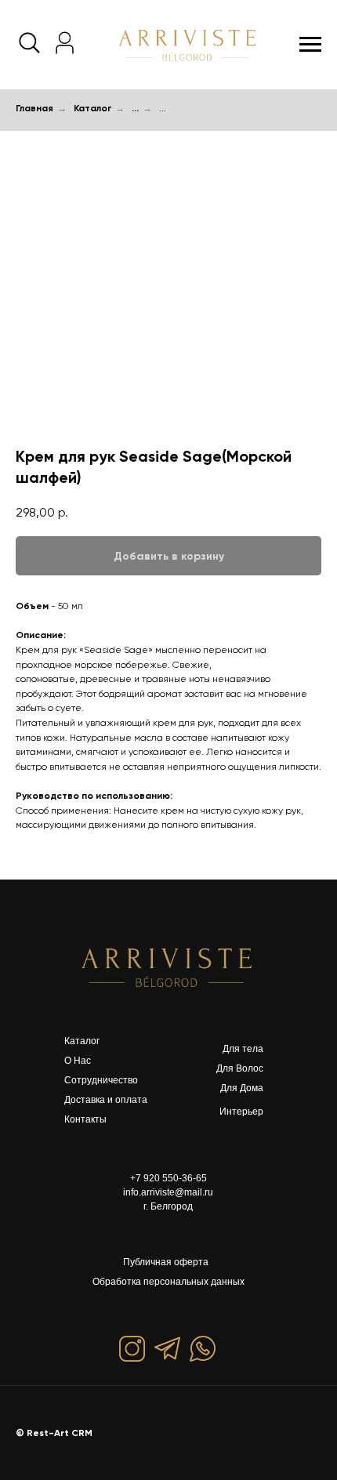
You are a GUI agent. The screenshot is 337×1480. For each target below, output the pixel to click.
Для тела (243, 1048)
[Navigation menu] (310, 45)
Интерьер (241, 1111)
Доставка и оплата (105, 1099)
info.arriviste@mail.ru (168, 1192)
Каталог (92, 108)
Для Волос (239, 1068)
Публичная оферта (165, 1262)
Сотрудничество (101, 1080)
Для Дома (241, 1088)
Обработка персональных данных (168, 1281)
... (135, 108)
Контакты (85, 1119)
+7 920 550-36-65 (168, 1178)
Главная (34, 108)
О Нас (77, 1060)
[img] (168, 967)
